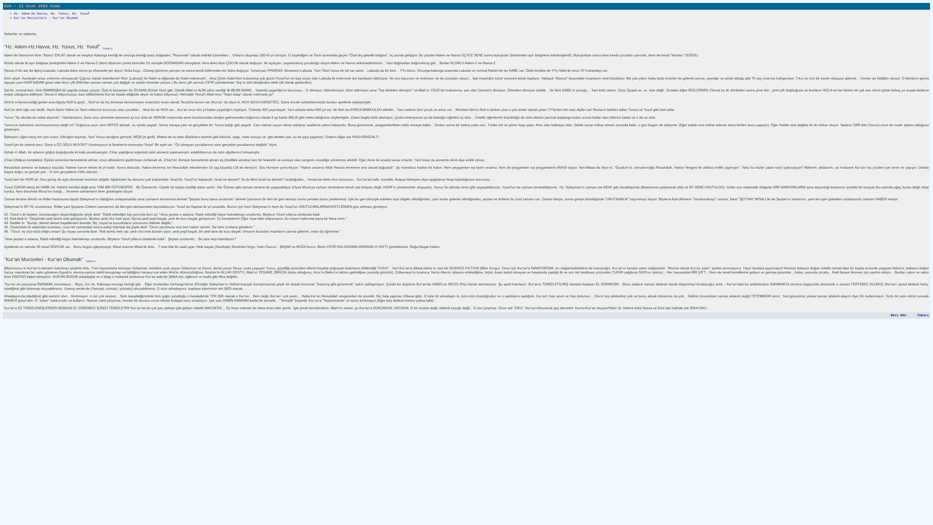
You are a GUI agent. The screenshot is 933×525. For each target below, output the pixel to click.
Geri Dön (898, 315)
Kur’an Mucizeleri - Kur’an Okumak (46, 18)
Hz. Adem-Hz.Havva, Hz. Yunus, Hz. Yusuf (52, 14)
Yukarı (923, 315)
